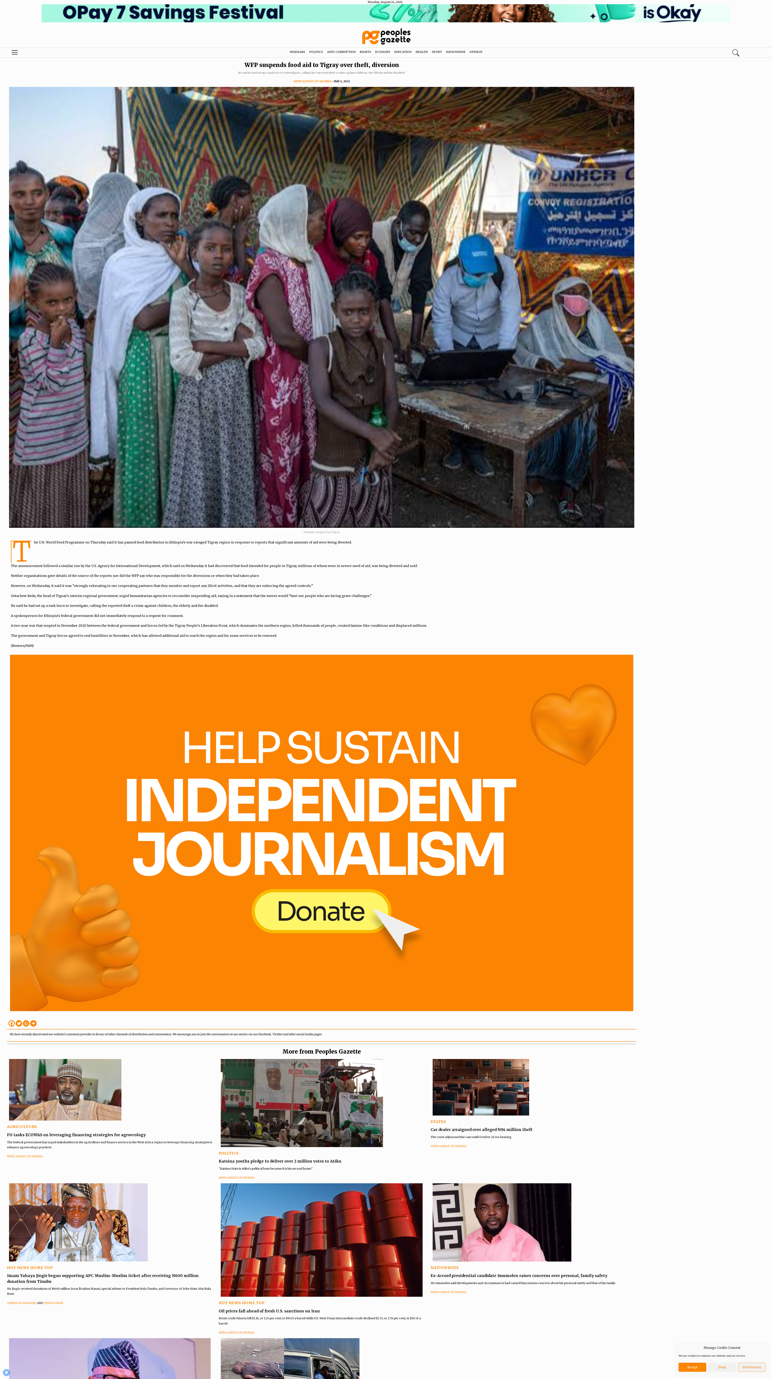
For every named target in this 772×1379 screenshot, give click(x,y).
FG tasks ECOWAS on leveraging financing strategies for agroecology (76, 1134)
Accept (692, 1367)
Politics (316, 52)
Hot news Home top (30, 1267)
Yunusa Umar (53, 1303)
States (438, 1121)
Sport (437, 52)
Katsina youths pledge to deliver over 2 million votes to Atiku (280, 1161)
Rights (365, 52)
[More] (33, 1023)
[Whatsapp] (26, 1023)
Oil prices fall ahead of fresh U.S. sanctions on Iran (269, 1311)
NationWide (445, 1267)
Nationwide (455, 52)
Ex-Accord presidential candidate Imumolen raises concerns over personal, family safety (519, 1275)
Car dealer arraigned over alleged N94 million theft (482, 1129)
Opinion (475, 52)
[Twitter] (19, 1023)
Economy (382, 52)
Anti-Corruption (341, 52)
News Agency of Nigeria (313, 81)
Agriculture (22, 1126)
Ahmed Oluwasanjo (22, 1303)
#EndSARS (297, 52)
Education (403, 52)
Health (422, 52)
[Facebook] (11, 1023)
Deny (722, 1367)
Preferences (752, 1367)
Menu (40, 53)
